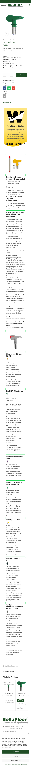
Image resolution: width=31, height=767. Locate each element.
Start (4, 39)
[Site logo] (15, 5)
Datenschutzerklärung (17, 764)
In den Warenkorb (21, 75)
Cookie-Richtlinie (7, 764)
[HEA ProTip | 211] (9, 686)
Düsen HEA (11, 39)
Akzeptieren (15, 751)
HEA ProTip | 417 (21, 693)
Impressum (24, 764)
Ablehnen (15, 756)
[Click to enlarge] (6, 34)
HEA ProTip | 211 (9, 693)
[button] (28, 734)
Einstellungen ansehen (15, 760)
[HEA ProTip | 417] (22, 686)
